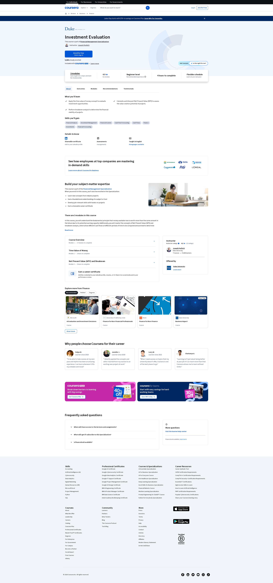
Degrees (68, 536)
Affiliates (141, 539)
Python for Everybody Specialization (150, 498)
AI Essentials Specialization (147, 469)
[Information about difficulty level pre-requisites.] (145, 77)
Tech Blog (105, 526)
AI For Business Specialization (148, 472)
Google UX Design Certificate (111, 485)
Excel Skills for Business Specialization (151, 485)
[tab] (71, 292)
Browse (73, 13)
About (68, 89)
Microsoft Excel (70, 488)
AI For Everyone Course (146, 475)
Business (82, 13)
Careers (67, 520)
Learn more (95, 63)
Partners (104, 514)
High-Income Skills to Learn (183, 485)
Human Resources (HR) (72, 485)
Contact (141, 530)
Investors (142, 514)
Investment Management (89, 123)
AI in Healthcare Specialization (148, 479)
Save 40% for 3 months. (153, 18)
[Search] (148, 8)
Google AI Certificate (108, 469)
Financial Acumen (105, 123)
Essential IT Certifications (183, 482)
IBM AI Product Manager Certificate (113, 491)
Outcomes (81, 89)
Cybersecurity (69, 475)
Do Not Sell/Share (144, 546)
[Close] (204, 18)
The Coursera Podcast (109, 523)
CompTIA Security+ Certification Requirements (190, 479)
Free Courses (69, 555)
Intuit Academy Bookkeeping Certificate (114, 498)
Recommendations (110, 89)
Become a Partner (71, 549)
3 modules (75, 73)
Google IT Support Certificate (111, 479)
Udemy (67, 558)
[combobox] (120, 7)
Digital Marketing (70, 482)
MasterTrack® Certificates (73, 533)
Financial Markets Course (147, 488)
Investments (70, 127)
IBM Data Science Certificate (111, 495)
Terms (141, 517)
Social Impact (69, 552)
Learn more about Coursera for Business (83, 170)
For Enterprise (69, 539)
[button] (93, 8)
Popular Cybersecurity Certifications (187, 495)
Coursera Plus (69, 526)
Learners (105, 510)
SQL (66, 498)
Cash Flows (136, 123)
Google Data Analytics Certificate (112, 475)
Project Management (72, 491)
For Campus (69, 546)
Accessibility (143, 526)
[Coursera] (71, 8)
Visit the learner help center (176, 431)
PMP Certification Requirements (185, 491)
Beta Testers (106, 517)
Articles (141, 533)
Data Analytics (69, 479)
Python (67, 495)
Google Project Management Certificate (114, 482)
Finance (91, 13)
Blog (103, 520)
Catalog (67, 523)
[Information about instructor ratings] (178, 243)
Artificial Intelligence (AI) (73, 472)
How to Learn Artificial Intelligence (186, 488)
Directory (142, 536)
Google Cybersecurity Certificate (112, 472)
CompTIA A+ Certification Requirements (188, 475)
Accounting (68, 469)
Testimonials (129, 89)
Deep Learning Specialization (148, 482)
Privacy (141, 520)
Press (140, 510)
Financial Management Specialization (97, 189)
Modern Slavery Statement (147, 542)
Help (140, 523)
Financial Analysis (71, 123)
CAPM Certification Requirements (186, 472)
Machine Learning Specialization (149, 491)
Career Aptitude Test (182, 469)
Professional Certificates (73, 530)
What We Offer (69, 514)
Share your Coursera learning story (186, 498)
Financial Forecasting (84, 127)
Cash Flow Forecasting (122, 123)
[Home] (66, 13)
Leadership (68, 517)
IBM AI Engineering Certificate (111, 488)
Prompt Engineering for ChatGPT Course (151, 495)
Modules (94, 89)
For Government (70, 542)
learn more (183, 439)
